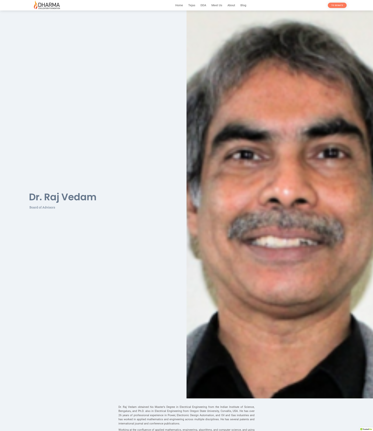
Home (179, 5)
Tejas (191, 5)
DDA (203, 5)
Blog (243, 5)
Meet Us (216, 5)
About (231, 5)
